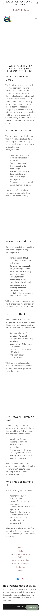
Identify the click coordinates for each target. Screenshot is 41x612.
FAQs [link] (20, 570)
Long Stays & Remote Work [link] (20, 555)
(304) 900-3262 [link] (20, 10)
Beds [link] (20, 551)
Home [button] (20, 547)
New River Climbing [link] (20, 560)
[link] (7, 19)
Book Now (32, 607)
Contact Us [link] (20, 567)
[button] (36, 19)
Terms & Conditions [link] (20, 563)
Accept (20, 607)
